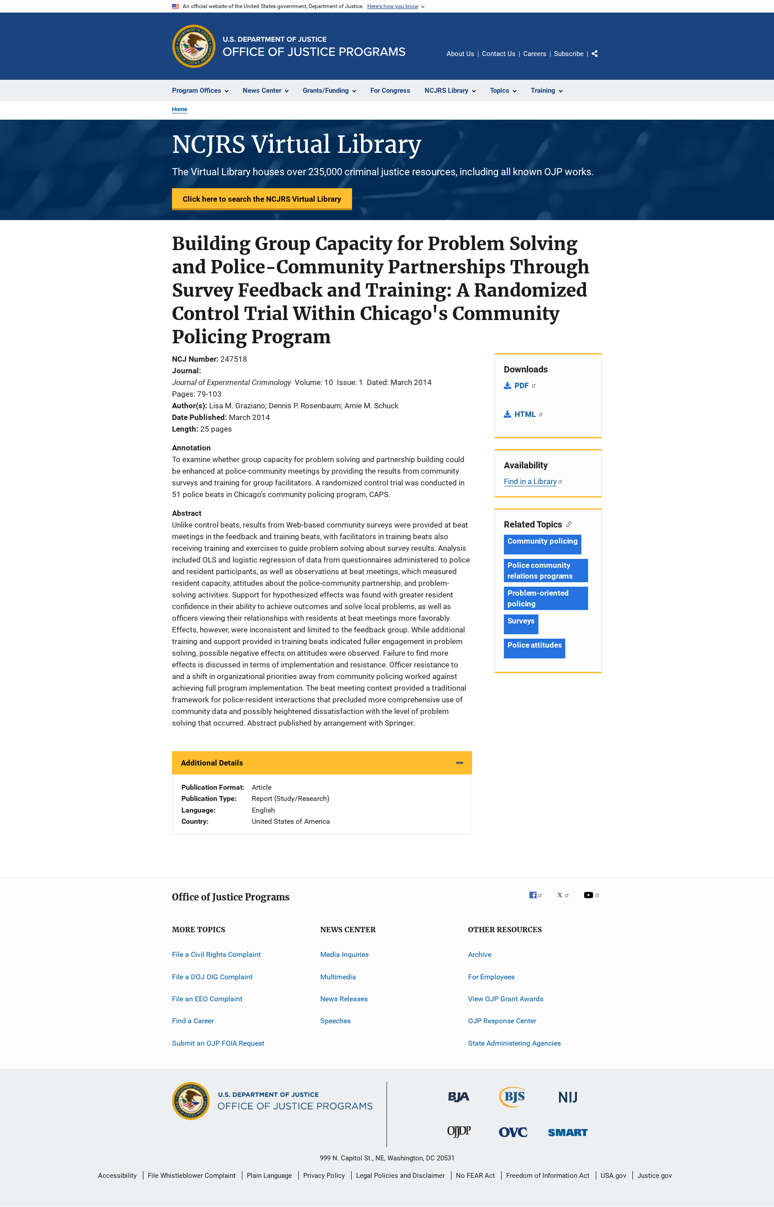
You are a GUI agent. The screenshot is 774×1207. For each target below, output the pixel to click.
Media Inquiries (344, 954)
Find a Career (193, 1021)
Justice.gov (654, 1176)
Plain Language (269, 1176)
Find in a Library (530, 481)
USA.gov (613, 1176)
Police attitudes (534, 644)
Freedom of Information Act (547, 1176)
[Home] (314, 46)
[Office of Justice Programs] (194, 46)
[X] (566, 901)
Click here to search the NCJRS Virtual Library (262, 199)
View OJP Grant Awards (505, 999)
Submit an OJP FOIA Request (218, 1043)
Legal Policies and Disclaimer (400, 1176)
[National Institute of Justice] (568, 1104)
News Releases (344, 999)
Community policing (542, 540)
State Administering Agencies (514, 1043)
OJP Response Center (502, 1021)
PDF (522, 385)
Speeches (335, 1021)
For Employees (491, 977)
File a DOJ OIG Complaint (212, 977)
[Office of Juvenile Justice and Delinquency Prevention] (459, 1139)
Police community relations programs (540, 570)
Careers (534, 54)
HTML (526, 414)
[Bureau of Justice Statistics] (513, 1109)
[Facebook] (539, 901)
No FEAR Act (475, 1176)
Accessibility (117, 1176)
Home (179, 109)
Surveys (521, 620)
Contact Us (499, 54)
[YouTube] (593, 901)
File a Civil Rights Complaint (216, 954)
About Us (460, 54)
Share (602, 60)
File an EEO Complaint (207, 999)
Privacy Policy (324, 1176)
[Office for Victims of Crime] (513, 1138)
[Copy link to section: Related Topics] (567, 523)
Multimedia (338, 977)
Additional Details (212, 762)
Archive (479, 954)
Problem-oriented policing (537, 598)
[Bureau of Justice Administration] (458, 1104)
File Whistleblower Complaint (192, 1176)
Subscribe (569, 54)
